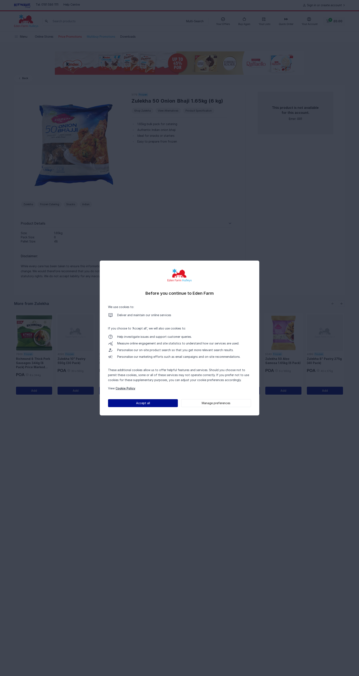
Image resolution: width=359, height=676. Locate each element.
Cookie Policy (125, 388)
